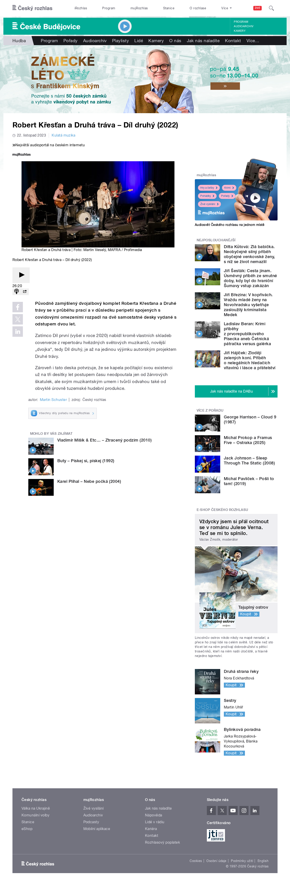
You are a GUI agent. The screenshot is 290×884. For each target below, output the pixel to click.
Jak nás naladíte (203, 40)
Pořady (70, 40)
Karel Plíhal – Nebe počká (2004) (89, 481)
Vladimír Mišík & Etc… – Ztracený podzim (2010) (104, 440)
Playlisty (120, 40)
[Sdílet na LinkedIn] (17, 331)
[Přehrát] (21, 275)
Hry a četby (207, 187)
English (263, 861)
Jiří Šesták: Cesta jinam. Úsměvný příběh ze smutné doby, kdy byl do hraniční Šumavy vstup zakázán (250, 278)
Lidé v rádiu (154, 822)
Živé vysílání (207, 204)
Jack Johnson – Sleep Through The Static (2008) (249, 460)
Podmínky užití (242, 861)
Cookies (196, 861)
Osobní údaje (216, 861)
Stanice (168, 8)
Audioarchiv (243, 26)
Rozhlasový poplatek (162, 842)
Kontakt (233, 40)
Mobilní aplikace (96, 829)
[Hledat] (271, 8)
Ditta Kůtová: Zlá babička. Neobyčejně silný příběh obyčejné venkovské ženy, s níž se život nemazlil (249, 254)
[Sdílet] (25, 291)
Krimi (227, 187)
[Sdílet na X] (17, 319)
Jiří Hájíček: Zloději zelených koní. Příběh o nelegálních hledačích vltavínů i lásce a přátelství (250, 360)
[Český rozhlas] (32, 8)
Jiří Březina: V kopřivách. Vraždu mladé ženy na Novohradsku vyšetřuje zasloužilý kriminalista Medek (248, 304)
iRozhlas (81, 8)
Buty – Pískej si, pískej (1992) (85, 460)
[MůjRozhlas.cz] (21, 155)
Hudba (19, 40)
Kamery (240, 30)
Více (252, 40)
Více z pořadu (210, 410)
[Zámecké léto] (145, 79)
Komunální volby (35, 815)
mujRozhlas (139, 8)
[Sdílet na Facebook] (17, 307)
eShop (27, 829)
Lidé (138, 40)
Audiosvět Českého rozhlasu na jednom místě (229, 225)
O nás (175, 40)
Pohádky (205, 196)
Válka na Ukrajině (36, 808)
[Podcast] (16, 291)
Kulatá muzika (63, 135)
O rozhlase (198, 8)
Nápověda (153, 815)
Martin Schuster (53, 400)
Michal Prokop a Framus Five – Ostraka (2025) (248, 440)
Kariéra (151, 829)
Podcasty (91, 822)
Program (108, 8)
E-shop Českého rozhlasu (222, 510)
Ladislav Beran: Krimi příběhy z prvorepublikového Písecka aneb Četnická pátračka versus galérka (247, 333)
